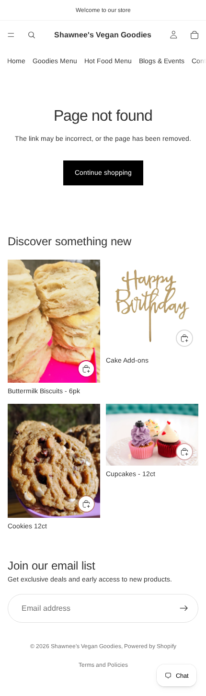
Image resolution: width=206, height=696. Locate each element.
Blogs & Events (161, 61)
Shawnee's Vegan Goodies (86, 646)
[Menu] (11, 35)
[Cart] (194, 35)
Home (16, 61)
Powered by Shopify (150, 646)
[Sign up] (184, 608)
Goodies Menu (55, 61)
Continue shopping (103, 172)
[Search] (31, 35)
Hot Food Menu (108, 61)
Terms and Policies (103, 665)
